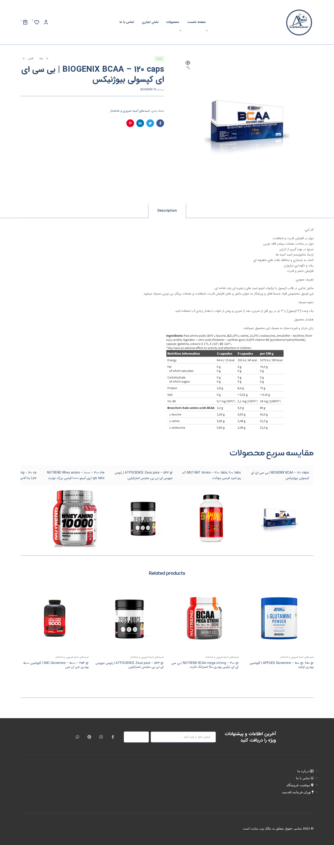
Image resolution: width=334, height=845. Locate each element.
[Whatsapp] (77, 737)
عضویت (139, 736)
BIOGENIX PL (148, 89)
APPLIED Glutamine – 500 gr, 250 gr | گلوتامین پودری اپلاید (281, 665)
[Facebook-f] (112, 737)
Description (167, 211)
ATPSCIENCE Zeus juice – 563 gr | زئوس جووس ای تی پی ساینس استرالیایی (130, 665)
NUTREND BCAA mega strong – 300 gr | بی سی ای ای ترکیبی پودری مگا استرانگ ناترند (205, 665)
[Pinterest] (89, 737)
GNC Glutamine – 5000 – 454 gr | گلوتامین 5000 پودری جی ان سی (56, 665)
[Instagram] (101, 737)
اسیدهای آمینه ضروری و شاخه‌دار (130, 110)
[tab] (167, 210)
